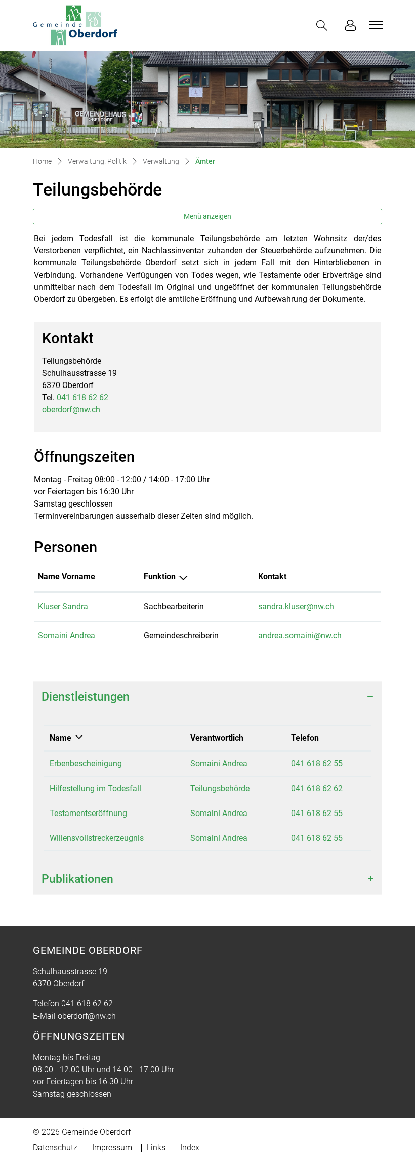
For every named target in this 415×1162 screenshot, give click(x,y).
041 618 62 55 (317, 763)
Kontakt (272, 577)
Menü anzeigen (207, 216)
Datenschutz (55, 1147)
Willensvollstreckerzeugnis (97, 838)
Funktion (160, 577)
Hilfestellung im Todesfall (95, 788)
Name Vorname (66, 577)
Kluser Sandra (63, 606)
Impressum (112, 1147)
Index (189, 1147)
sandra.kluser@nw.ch (296, 606)
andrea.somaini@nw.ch (300, 635)
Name (60, 738)
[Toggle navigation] (374, 25)
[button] (324, 25)
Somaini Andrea (66, 635)
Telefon (305, 738)
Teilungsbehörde (220, 788)
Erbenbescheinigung (86, 763)
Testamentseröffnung (88, 813)
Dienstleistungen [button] (86, 697)
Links (156, 1147)
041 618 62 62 (82, 397)
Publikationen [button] (77, 879)
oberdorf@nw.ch (71, 409)
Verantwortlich (216, 738)
